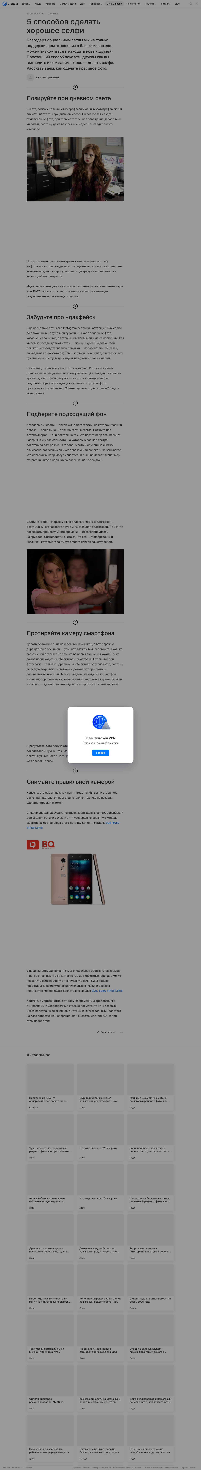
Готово (100, 752)
